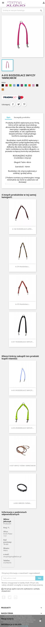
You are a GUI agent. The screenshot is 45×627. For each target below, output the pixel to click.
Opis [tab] (8, 117)
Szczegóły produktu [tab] (22, 117)
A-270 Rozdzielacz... (22, 304)
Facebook (3, 597)
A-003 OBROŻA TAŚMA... (22, 503)
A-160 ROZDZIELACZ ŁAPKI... (22, 229)
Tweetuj (18, 104)
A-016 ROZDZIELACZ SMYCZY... (22, 428)
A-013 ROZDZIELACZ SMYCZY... (22, 390)
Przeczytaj (24, 626)
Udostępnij (13, 104)
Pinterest (24, 104)
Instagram (15, 597)
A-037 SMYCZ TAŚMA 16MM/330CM (22, 466)
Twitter (9, 597)
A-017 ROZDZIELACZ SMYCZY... (22, 342)
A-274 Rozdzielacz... (22, 267)
